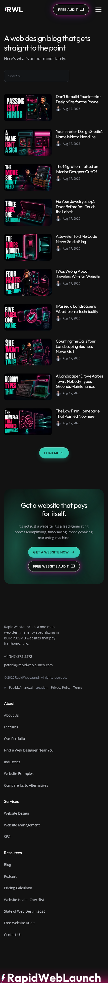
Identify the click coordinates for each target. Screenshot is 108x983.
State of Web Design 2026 (24, 911)
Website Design (16, 813)
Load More (54, 453)
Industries (12, 762)
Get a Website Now (51, 552)
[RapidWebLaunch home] (14, 9)
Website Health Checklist (24, 899)
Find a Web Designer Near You (28, 750)
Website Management (22, 825)
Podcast (10, 876)
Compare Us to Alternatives (26, 785)
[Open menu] (98, 9)
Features (11, 727)
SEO (7, 836)
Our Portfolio (14, 738)
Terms (77, 687)
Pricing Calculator (18, 887)
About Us (11, 715)
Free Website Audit (51, 566)
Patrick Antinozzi (21, 687)
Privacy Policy (60, 687)
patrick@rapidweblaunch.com (28, 665)
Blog (7, 864)
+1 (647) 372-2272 (18, 656)
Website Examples (19, 773)
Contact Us (12, 934)
